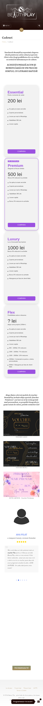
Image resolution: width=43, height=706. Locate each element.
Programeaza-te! (21, 668)
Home (4, 42)
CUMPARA (22, 151)
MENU (7, 26)
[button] (16, 580)
